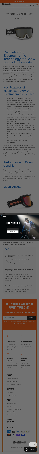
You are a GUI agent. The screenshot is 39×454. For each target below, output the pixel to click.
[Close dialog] (1, 215)
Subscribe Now (12, 231)
